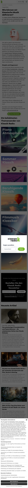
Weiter (21, 249)
